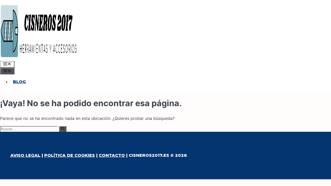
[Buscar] (62, 129)
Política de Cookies (69, 155)
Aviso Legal (25, 155)
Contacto (112, 155)
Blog (19, 81)
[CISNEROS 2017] (39, 57)
